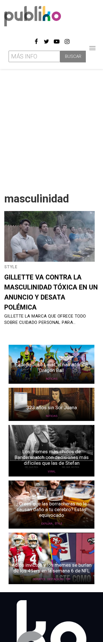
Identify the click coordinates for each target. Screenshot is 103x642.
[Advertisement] (51, 128)
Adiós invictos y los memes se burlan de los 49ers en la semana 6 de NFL (52, 568)
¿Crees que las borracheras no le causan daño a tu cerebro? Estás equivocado (51, 509)
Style (10, 267)
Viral (52, 471)
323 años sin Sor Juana (51, 407)
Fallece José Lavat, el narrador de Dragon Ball (51, 367)
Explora (47, 523)
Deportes (39, 579)
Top (68, 579)
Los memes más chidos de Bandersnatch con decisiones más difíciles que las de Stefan (52, 457)
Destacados (55, 579)
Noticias (52, 378)
